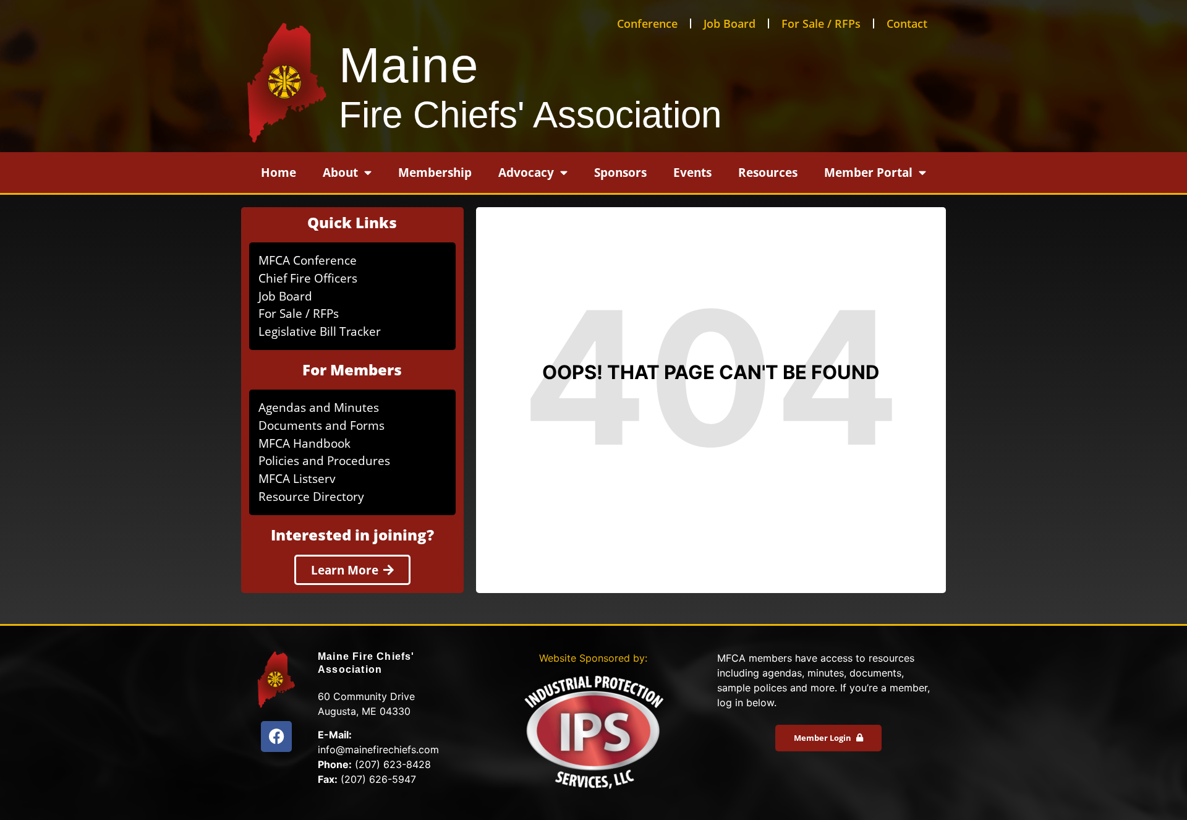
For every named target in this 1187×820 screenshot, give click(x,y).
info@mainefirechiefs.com (378, 749)
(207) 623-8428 (393, 764)
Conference (647, 23)
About (340, 172)
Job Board (729, 23)
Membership (435, 172)
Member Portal (868, 172)
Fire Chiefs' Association (530, 114)
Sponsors (620, 172)
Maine (409, 65)
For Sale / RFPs (821, 23)
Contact (907, 23)
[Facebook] (276, 736)
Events (692, 172)
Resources (768, 172)
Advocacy (526, 172)
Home (278, 172)
